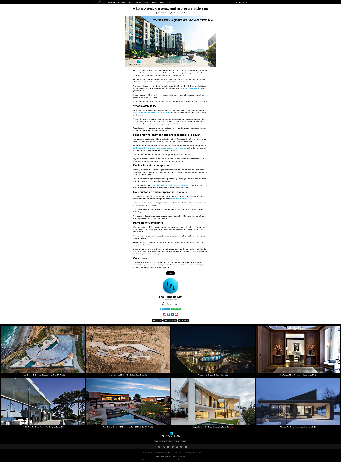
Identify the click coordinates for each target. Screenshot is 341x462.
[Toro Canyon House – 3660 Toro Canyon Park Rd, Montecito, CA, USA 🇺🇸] (128, 424)
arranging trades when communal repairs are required (169, 185)
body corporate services (191, 88)
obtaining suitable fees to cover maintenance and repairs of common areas (159, 148)
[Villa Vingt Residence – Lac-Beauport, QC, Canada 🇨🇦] (298, 424)
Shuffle (183, 13)
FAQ (161, 456)
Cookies (158, 456)
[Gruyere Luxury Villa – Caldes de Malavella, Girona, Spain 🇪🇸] (213, 424)
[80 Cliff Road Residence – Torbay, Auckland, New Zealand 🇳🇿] (43, 424)
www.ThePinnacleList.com (172, 305)
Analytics (163, 441)
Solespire (143, 453)
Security (175, 456)
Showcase (138, 2)
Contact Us (184, 320)
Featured (146, 2)
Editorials (154, 2)
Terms (184, 456)
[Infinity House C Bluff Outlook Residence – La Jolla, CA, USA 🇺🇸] (43, 372)
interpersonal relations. (178, 198)
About (156, 441)
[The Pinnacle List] (170, 434)
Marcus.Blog (197, 453)
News (130, 2)
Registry (169, 2)
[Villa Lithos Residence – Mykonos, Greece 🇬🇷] (213, 372)
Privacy (170, 456)
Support (180, 456)
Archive (170, 441)
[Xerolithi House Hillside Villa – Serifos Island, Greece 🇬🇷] (128, 372)
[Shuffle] (239, 2)
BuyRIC (150, 453)
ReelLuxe (178, 453)
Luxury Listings (171, 320)
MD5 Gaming (187, 453)
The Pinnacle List (163, 13)
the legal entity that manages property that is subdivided (170, 111)
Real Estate (111, 2)
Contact (177, 441)
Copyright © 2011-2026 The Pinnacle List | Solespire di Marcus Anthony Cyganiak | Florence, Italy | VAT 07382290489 (170, 459)
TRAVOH (170, 453)
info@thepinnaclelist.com (172, 303)
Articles (161, 2)
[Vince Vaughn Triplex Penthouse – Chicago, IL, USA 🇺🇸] (298, 372)
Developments (122, 2)
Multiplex (165, 456)
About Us (158, 320)
